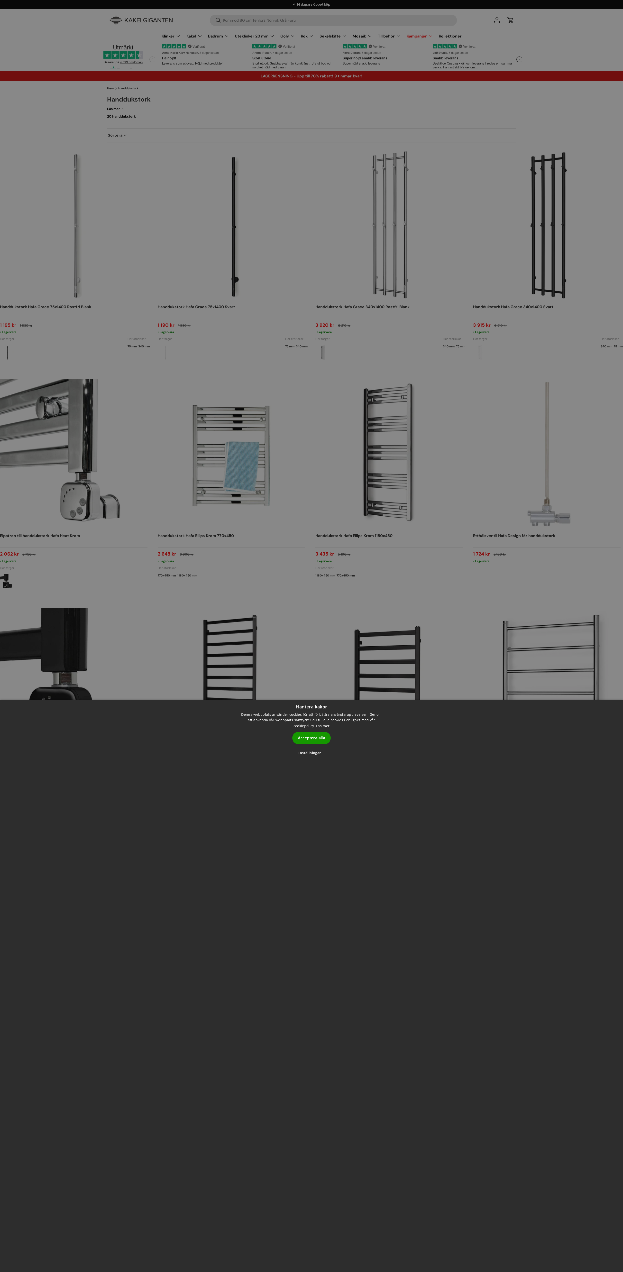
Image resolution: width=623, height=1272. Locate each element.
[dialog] (311, 986)
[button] (311, 753)
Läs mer (323, 725)
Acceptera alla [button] (311, 737)
